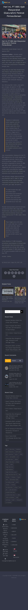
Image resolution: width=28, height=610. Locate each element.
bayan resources (10, 451)
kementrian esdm (14, 479)
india (7, 479)
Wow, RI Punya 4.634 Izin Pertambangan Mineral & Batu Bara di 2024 (16, 367)
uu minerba (8, 502)
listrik (17, 482)
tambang (8, 500)
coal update (12, 456)
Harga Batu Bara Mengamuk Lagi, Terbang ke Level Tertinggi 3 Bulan (13, 340)
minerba (13, 484)
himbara (13, 477)
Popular (8, 360)
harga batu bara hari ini (11, 474)
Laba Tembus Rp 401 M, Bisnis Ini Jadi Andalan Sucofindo (15, 384)
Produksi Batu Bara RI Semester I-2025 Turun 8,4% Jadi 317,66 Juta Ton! (15, 375)
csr (18, 456)
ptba (19, 494)
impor (18, 477)
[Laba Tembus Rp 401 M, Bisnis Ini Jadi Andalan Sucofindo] (6, 384)
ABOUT (14, 531)
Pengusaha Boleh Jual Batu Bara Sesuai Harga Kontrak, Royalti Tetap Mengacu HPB (13, 347)
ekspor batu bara (10, 462)
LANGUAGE (14, 544)
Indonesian (14, 557)
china (21, 454)
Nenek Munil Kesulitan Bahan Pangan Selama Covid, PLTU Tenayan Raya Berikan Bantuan (20, 291)
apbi (7, 449)
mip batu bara (9, 487)
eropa (7, 464)
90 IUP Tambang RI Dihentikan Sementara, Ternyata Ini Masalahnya (14, 430)
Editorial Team (6, 262)
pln (20, 487)
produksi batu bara (10, 492)
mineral (7, 484)
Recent (14, 360)
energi (17, 462)
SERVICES (14, 528)
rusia (17, 497)
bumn (16, 454)
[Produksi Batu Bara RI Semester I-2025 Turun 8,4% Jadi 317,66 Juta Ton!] (6, 375)
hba (20, 474)
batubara (18, 449)
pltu (7, 489)
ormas (15, 487)
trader (13, 500)
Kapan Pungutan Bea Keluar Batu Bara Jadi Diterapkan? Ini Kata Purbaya (13, 327)
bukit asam (18, 451)
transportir (19, 500)
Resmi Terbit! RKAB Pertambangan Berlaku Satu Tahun (13, 438)
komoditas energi (10, 482)
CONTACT (14, 541)
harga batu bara (9, 467)
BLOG (14, 538)
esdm (11, 464)
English (14, 551)
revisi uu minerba (10, 497)
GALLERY (14, 534)
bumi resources (9, 454)
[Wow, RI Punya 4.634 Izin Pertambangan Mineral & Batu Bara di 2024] (6, 367)
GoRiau (9, 256)
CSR (21, 262)
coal (7, 456)
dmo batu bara (9, 459)
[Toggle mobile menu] (25, 2)
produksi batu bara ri (11, 494)
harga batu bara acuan (11, 472)
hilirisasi (8, 477)
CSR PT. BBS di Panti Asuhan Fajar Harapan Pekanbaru (7, 291)
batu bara (12, 449)
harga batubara (9, 469)
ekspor (16, 459)
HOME (14, 524)
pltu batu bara (12, 489)
